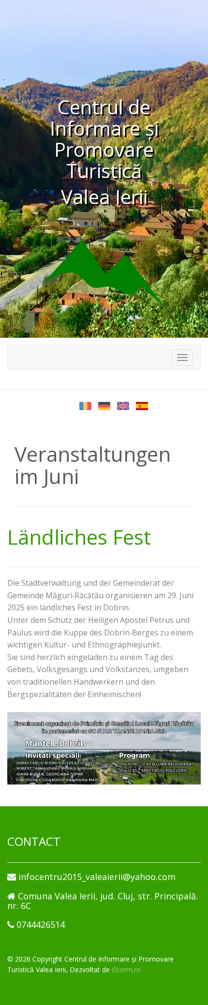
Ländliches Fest (79, 537)
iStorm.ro (126, 969)
